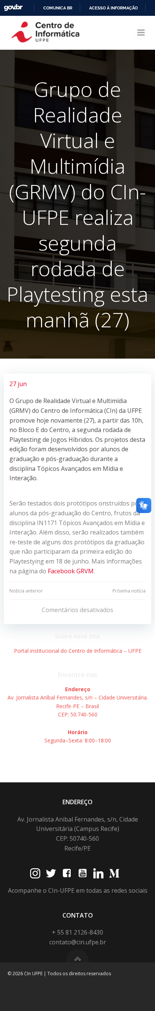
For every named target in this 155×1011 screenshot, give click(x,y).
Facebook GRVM (71, 571)
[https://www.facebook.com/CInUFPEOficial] (67, 873)
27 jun (18, 384)
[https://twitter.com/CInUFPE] (51, 873)
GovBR (13, 7)
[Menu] (141, 32)
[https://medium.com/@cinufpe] (114, 873)
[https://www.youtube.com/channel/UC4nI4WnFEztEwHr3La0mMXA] (83, 873)
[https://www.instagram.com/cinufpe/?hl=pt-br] (35, 873)
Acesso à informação (113, 8)
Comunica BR (57, 8)
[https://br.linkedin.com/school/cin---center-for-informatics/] (98, 873)
